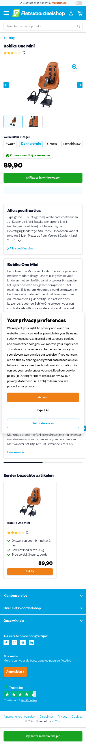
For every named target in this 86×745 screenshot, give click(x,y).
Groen (52, 144)
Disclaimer (46, 717)
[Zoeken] (78, 26)
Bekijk (30, 571)
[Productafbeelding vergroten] (43, 85)
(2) (24, 53)
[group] (13, 121)
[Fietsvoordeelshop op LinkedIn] (31, 642)
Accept (43, 397)
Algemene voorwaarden (19, 717)
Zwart (10, 144)
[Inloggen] (71, 13)
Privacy (62, 717)
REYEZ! (56, 721)
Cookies (77, 717)
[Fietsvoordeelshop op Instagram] (14, 642)
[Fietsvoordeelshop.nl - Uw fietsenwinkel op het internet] (38, 13)
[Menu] (6, 13)
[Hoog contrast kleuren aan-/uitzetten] (78, 3)
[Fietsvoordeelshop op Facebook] (6, 642)
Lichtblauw (71, 144)
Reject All (43, 410)
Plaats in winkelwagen (44, 178)
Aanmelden (14, 672)
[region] (43, 372)
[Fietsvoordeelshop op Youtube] (23, 642)
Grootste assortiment (44, 3)
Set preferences (43, 423)
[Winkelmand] (79, 13)
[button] (6, 85)
